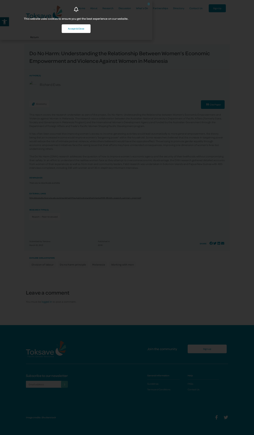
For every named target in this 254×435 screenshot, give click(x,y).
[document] (127, 217)
